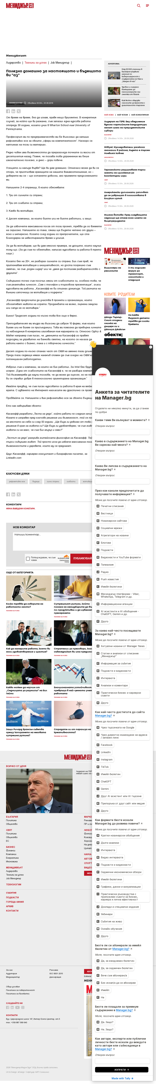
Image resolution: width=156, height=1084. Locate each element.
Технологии (13, 884)
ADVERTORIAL (114, 64)
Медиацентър (13, 977)
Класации (89, 837)
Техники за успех (15, 875)
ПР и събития (91, 824)
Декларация (55, 977)
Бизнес (10, 847)
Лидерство (12, 871)
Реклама (88, 820)
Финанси (10, 850)
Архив (9, 906)
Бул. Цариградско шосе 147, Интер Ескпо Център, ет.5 (33, 1019)
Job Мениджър (13, 878)
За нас (9, 970)
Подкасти (12, 897)
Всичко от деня (16, 766)
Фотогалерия (91, 834)
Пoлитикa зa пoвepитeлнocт (20, 990)
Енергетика (12, 858)
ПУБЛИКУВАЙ (82, 558)
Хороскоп (89, 841)
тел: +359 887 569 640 (16, 1022)
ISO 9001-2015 (56, 974)
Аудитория (11, 974)
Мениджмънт (16, 56)
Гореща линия (15, 902)
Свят (9, 830)
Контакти (12, 911)
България (12, 817)
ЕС (7, 841)
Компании (11, 854)
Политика (11, 820)
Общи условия (13, 987)
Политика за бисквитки (17, 994)
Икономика (12, 861)
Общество (12, 824)
